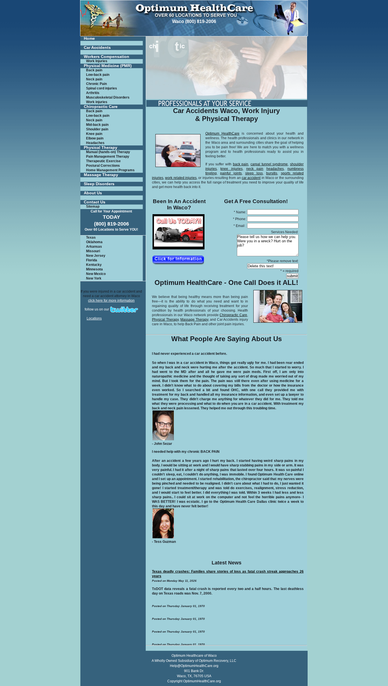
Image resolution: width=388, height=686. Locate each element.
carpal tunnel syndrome (269, 164)
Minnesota (94, 269)
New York (93, 278)
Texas (91, 237)
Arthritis (92, 93)
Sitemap (92, 206)
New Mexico (96, 274)
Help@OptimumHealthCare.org (194, 666)
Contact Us (94, 202)
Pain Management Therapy (107, 157)
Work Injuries (96, 61)
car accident (251, 178)
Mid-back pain (97, 125)
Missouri (93, 251)
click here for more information (111, 301)
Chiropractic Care (101, 107)
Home (89, 38)
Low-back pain (97, 75)
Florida (91, 260)
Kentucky (94, 265)
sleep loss (253, 173)
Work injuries (96, 102)
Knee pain (94, 134)
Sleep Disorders (99, 184)
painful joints (230, 173)
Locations (94, 318)
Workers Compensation (106, 57)
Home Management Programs (110, 170)
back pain (241, 164)
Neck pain (94, 79)
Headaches (95, 143)
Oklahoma (94, 242)
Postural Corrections (103, 166)
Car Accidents (97, 47)
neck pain (254, 169)
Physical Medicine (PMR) (108, 66)
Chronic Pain (96, 84)
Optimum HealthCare (222, 133)
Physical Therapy (100, 147)
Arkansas (94, 247)
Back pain (94, 70)
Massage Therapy (101, 175)
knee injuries (231, 169)
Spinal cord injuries (101, 88)
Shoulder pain (97, 129)
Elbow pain (94, 138)
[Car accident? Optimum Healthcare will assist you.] (178, 248)
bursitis (271, 173)
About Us (93, 193)
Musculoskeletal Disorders (108, 97)
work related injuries (181, 178)
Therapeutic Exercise (103, 161)
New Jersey (95, 256)
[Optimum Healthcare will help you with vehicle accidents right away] (178, 264)
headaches (275, 169)
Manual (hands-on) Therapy (108, 152)
